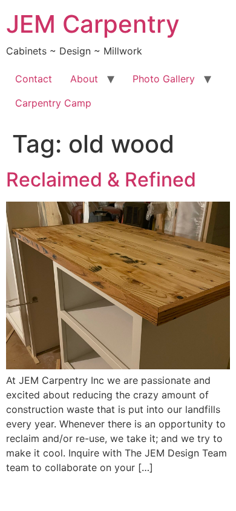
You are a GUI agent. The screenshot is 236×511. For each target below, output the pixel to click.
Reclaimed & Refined (101, 179)
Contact (33, 79)
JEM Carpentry (93, 24)
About (84, 79)
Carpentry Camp (53, 103)
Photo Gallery (164, 79)
